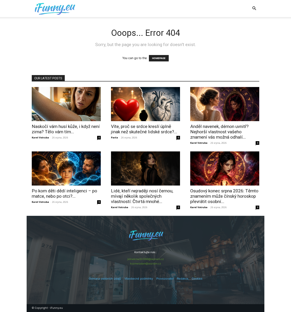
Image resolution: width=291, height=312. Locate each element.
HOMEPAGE (159, 58)
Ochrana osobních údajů (105, 278)
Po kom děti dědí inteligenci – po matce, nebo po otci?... (64, 193)
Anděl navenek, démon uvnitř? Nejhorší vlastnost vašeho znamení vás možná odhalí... (219, 132)
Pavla (114, 137)
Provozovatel (165, 278)
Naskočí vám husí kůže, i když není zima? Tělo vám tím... (66, 129)
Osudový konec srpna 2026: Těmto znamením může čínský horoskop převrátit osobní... (224, 196)
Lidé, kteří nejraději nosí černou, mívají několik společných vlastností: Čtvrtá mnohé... (142, 196)
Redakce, (184, 278)
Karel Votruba (40, 137)
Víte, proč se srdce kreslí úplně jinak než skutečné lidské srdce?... (144, 129)
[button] (254, 9)
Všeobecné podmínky (138, 278)
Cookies (197, 278)
